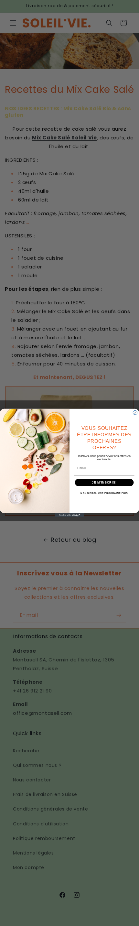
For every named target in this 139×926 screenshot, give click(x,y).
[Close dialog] (135, 412)
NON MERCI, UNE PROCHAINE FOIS (104, 493)
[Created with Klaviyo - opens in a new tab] (69, 515)
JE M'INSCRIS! (104, 482)
